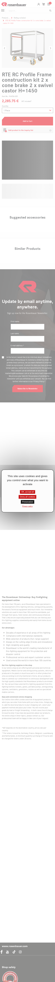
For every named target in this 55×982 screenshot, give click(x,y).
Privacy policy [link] (27, 506)
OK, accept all (27, 492)
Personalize (27, 502)
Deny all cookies (27, 497)
